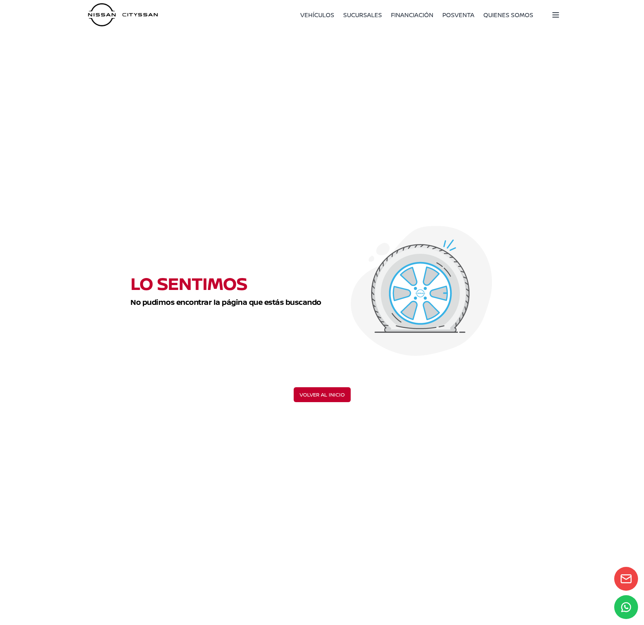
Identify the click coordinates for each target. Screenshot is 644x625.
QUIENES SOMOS (508, 15)
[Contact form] (626, 579)
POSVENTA (458, 15)
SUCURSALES (362, 15)
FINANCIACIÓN (412, 15)
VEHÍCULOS (317, 15)
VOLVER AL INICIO (322, 394)
